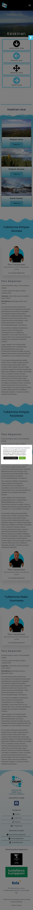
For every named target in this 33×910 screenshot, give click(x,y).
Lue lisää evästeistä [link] (11, 458)
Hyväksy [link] (22, 458)
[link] (30, 37)
